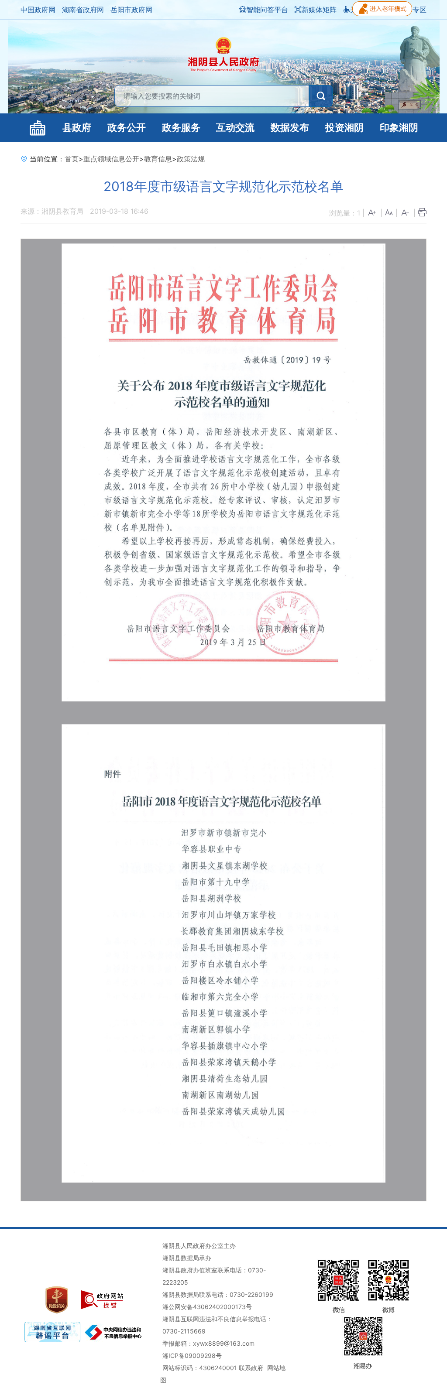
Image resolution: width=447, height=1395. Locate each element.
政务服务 (181, 127)
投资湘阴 (344, 127)
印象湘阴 (399, 127)
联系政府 (251, 1367)
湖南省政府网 (83, 9)
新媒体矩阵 (319, 9)
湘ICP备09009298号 (192, 1355)
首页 (72, 158)
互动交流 (235, 127)
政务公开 (126, 127)
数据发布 (290, 127)
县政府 (76, 127)
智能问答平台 (267, 9)
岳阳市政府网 (131, 9)
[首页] (38, 127)
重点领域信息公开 (111, 158)
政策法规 (191, 158)
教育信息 (158, 158)
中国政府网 (38, 9)
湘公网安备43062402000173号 (207, 1306)
